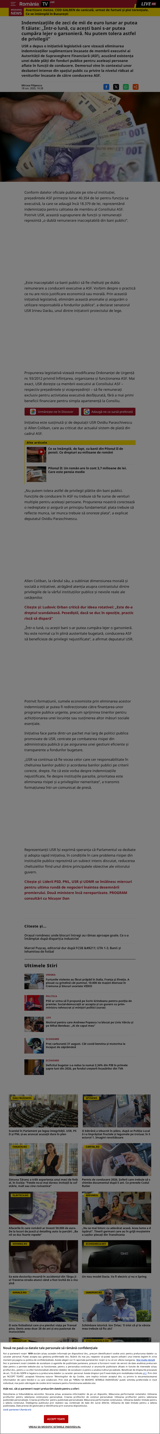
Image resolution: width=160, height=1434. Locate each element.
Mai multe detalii (145, 1359)
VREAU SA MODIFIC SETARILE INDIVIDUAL (55, 1427)
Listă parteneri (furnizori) (17, 1409)
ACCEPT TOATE (56, 1419)
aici (145, 1373)
